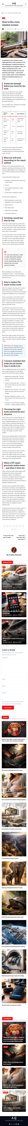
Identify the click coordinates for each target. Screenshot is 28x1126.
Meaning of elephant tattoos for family (12, 887)
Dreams (5, 1047)
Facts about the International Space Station (13, 946)
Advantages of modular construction (12, 829)
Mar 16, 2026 (18, 642)
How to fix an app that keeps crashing (13, 612)
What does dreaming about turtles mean (12, 917)
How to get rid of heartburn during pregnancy (14, 799)
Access (5, 1069)
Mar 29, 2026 (18, 588)
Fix (3, 18)
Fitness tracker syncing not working (11, 1005)
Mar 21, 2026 (18, 615)
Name (4, 679)
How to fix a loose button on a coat (13, 639)
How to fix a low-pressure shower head (12, 585)
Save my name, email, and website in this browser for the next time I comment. (12, 702)
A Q (14, 3)
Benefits (6, 1092)
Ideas (5, 1024)
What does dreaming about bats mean (12, 770)
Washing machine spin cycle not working (13, 975)
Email (4, 686)
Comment (5, 657)
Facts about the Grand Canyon (10, 858)
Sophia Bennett (10, 29)
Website (4, 693)
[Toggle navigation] (3, 4)
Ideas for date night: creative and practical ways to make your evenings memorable (13, 1039)
